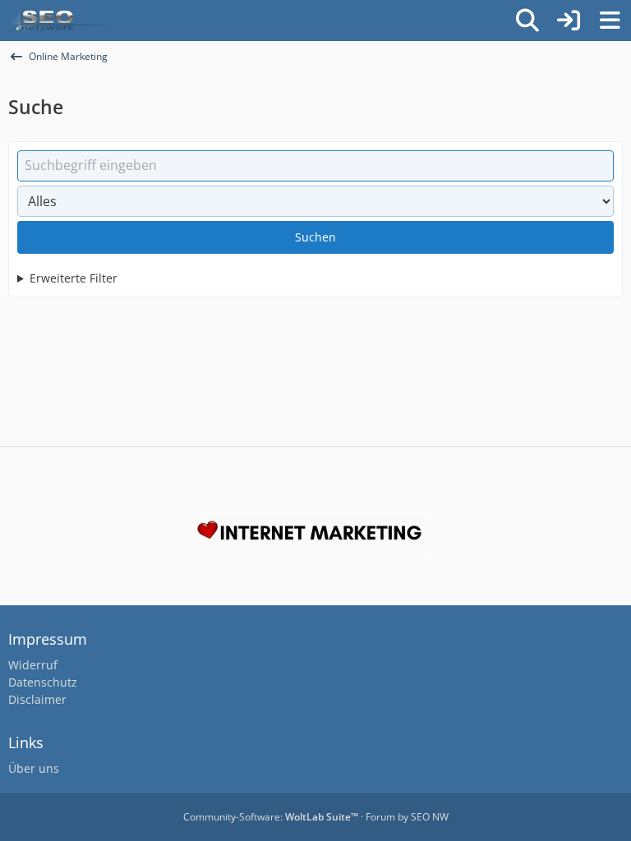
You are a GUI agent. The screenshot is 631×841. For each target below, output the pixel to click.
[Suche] (527, 20)
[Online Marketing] (59, 20)
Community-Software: (270, 817)
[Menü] (609, 20)
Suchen (315, 237)
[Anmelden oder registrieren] (568, 20)
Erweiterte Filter (73, 278)
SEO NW (430, 817)
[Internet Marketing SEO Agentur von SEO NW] (315, 534)
